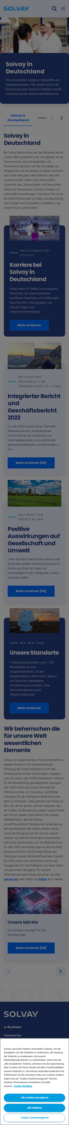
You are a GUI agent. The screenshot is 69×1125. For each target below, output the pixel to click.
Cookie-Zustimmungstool (34, 1117)
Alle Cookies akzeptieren (34, 1097)
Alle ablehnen (34, 1107)
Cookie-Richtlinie (23, 1086)
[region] (34, 1081)
